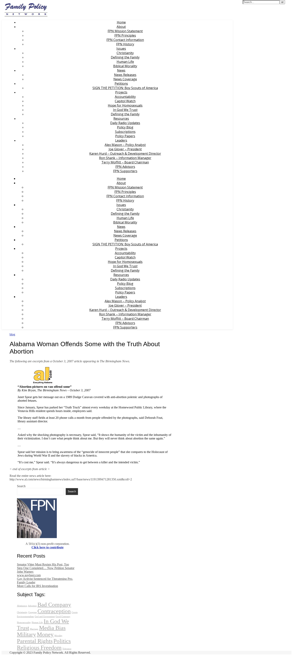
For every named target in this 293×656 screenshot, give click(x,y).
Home (121, 22)
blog (12, 334)
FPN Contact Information (125, 40)
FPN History (125, 44)
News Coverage (125, 79)
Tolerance (66, 649)
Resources (121, 118)
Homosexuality (24, 622)
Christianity (125, 53)
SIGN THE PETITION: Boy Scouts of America (125, 88)
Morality (58, 636)
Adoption (32, 606)
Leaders (121, 140)
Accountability (125, 96)
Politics (62, 641)
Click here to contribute (47, 547)
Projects (121, 92)
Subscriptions (125, 131)
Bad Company (54, 604)
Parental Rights (35, 641)
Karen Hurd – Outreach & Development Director (125, 153)
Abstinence (22, 606)
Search (21, 486)
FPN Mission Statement (125, 31)
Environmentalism (25, 616)
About (121, 26)
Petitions (121, 83)
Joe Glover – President (125, 149)
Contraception (54, 611)
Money (45, 634)
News (121, 70)
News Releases (125, 75)
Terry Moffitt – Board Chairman (125, 162)
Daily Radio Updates (125, 123)
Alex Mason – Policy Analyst (125, 145)
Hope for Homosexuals (125, 105)
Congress (32, 612)
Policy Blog (125, 127)
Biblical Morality (125, 66)
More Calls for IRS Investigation (37, 586)
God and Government (45, 616)
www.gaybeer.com (29, 575)
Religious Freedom (39, 647)
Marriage (34, 629)
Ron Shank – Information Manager (125, 158)
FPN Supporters (125, 171)
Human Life (125, 61)
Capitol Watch (125, 101)
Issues (121, 48)
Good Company (63, 616)
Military (26, 634)
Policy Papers (125, 136)
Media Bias (52, 628)
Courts (75, 612)
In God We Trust (125, 110)
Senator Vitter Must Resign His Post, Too (43, 564)
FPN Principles (125, 35)
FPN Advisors (125, 166)
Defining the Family (125, 57)
